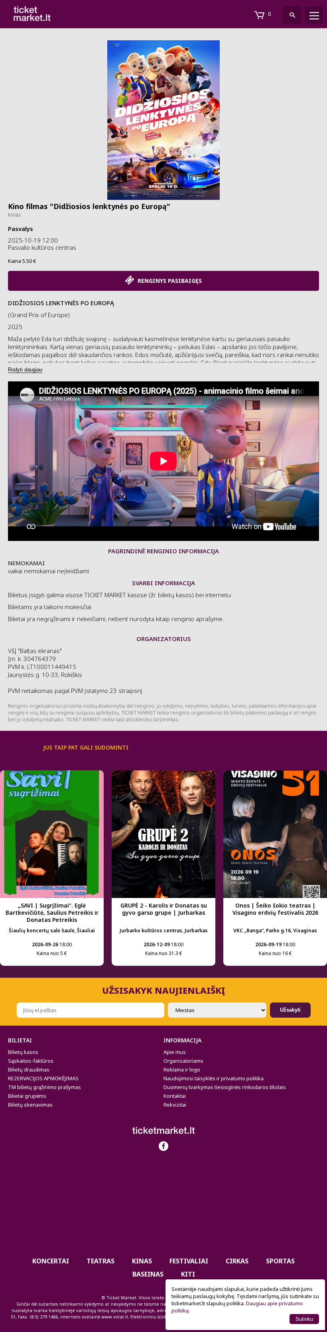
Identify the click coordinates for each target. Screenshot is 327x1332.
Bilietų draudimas (28, 1069)
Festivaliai (188, 1261)
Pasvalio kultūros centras (42, 247)
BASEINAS (148, 1274)
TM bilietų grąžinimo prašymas (44, 1087)
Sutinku (304, 1319)
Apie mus (175, 1052)
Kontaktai (175, 1095)
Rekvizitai (175, 1104)
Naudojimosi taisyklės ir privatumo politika (214, 1078)
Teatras (100, 1261)
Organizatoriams (183, 1060)
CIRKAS (237, 1261)
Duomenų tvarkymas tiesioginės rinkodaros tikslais (225, 1087)
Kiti (188, 1274)
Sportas (280, 1261)
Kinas (14, 214)
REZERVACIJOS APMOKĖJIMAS (43, 1078)
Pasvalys (20, 229)
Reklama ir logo (182, 1069)
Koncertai (50, 1261)
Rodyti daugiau (25, 370)
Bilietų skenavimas (30, 1104)
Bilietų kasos (23, 1052)
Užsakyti (290, 1010)
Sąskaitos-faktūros (30, 1060)
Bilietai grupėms (27, 1095)
